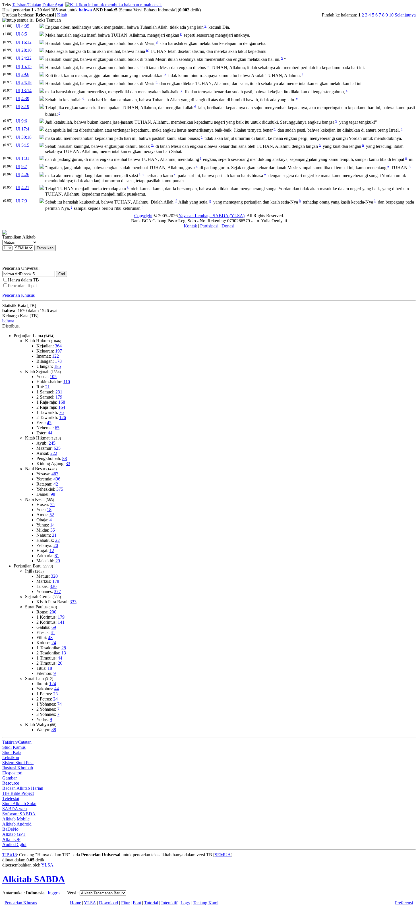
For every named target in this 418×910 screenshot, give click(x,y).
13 (63, 652)
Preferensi (404, 902)
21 (47, 386)
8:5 (24, 34)
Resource (10, 783)
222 (53, 453)
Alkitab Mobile (16, 818)
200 (52, 612)
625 (57, 448)
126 (62, 417)
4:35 (25, 26)
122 (55, 356)
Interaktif (169, 902)
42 (55, 484)
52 (51, 514)
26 (60, 663)
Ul (18, 26)
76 (61, 412)
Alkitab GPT (14, 834)
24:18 (26, 82)
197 (58, 351)
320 (54, 576)
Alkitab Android (17, 824)
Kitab (62, 15)
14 (52, 525)
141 (61, 622)
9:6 (24, 121)
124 (52, 683)
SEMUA (223, 854)
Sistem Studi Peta (18, 762)
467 (54, 473)
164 (61, 407)
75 (52, 504)
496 (56, 478)
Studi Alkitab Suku (19, 803)
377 (57, 591)
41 (53, 632)
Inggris (54, 892)
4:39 (25, 98)
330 (53, 586)
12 (51, 550)
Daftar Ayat (52, 4)
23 (55, 693)
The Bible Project (18, 793)
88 (64, 458)
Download (108, 902)
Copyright (143, 215)
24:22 (26, 58)
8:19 (25, 106)
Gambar (9, 778)
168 (61, 402)
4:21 (25, 187)
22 (57, 540)
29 (57, 560)
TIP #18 (9, 854)
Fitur (125, 902)
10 (391, 15)
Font (137, 902)
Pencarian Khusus (18, 295)
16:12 (26, 42)
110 (66, 381)
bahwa (85, 9)
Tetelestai (10, 798)
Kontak (190, 225)
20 (55, 545)
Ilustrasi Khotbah (17, 767)
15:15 (26, 66)
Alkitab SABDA (33, 879)
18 (49, 509)
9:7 (24, 166)
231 (58, 391)
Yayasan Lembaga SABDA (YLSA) (212, 215)
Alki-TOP (11, 839)
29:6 (25, 74)
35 (52, 530)
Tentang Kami (205, 902)
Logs (185, 902)
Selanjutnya (405, 15)
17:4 (25, 129)
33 (68, 463)
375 (59, 489)
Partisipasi (209, 225)
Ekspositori (12, 772)
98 (53, 494)
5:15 (25, 145)
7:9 (24, 200)
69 (53, 627)
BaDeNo (10, 829)
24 (53, 642)
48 (50, 637)
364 (58, 345)
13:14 (26, 90)
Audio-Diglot (14, 844)
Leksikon (10, 757)
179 (58, 397)
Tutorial (151, 902)
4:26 (25, 174)
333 (73, 601)
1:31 (25, 158)
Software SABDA (19, 813)
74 (59, 704)
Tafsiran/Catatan (26, 4)
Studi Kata (11, 752)
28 (63, 647)
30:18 (26, 137)
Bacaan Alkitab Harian (22, 788)
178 (58, 361)
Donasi (228, 225)
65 (57, 427)
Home (75, 902)
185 (57, 366)
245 (52, 443)
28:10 (26, 50)
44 (50, 432)
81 (57, 555)
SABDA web (14, 808)
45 (49, 422)
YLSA (47, 865)
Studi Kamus (14, 747)
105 (53, 376)
